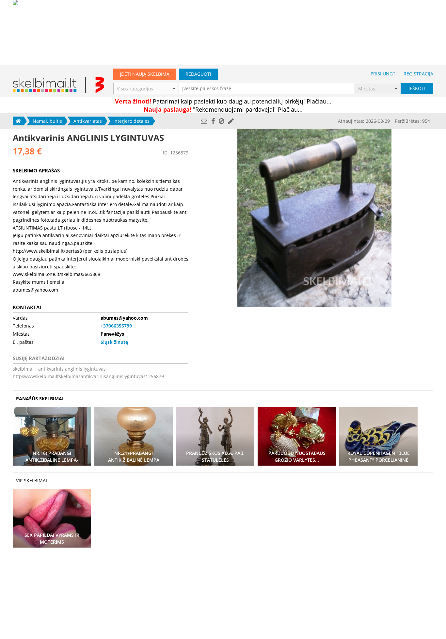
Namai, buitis (47, 121)
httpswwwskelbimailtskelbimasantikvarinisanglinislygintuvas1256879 (88, 376)
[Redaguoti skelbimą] (231, 121)
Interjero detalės (131, 121)
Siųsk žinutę (114, 342)
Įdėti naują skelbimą (144, 74)
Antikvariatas (87, 121)
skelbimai (23, 369)
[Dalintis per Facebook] (213, 121)
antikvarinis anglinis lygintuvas (72, 369)
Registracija (418, 74)
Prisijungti (384, 74)
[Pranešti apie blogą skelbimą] (221, 121)
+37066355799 (116, 326)
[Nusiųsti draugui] (204, 121)
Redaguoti (198, 74)
